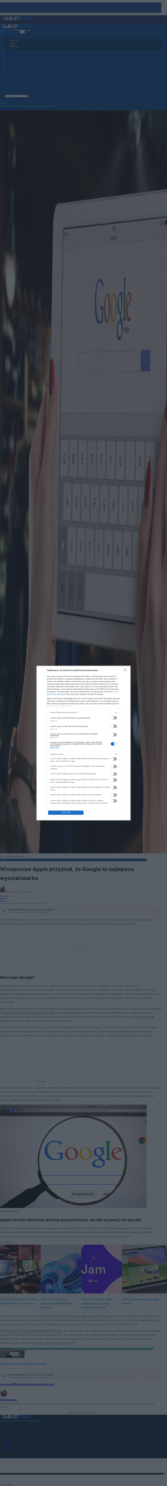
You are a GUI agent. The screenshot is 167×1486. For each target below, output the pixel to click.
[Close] (125, 670)
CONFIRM (65, 813)
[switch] (114, 717)
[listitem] (83, 712)
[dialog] (83, 743)
